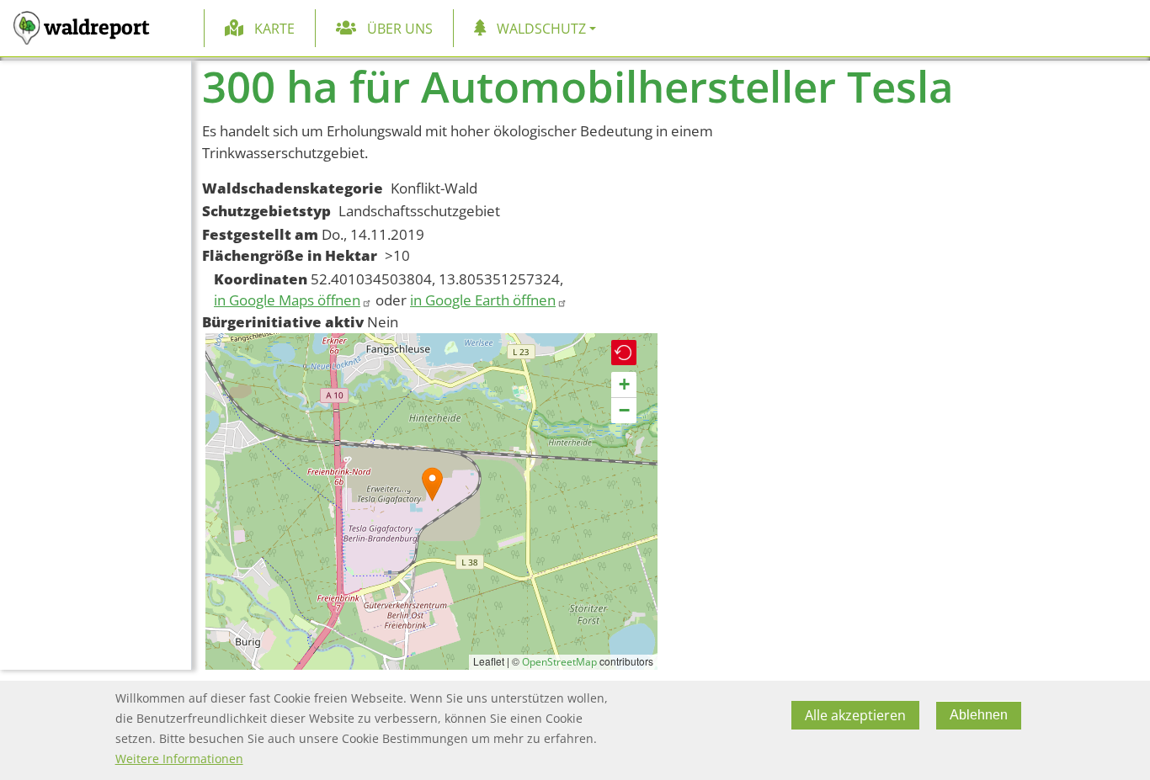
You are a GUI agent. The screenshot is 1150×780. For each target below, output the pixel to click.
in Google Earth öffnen (483, 300)
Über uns (400, 28)
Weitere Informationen (179, 759)
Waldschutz (541, 28)
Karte (274, 28)
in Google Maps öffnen (287, 300)
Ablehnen (979, 715)
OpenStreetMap (559, 662)
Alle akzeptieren (855, 715)
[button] (432, 484)
